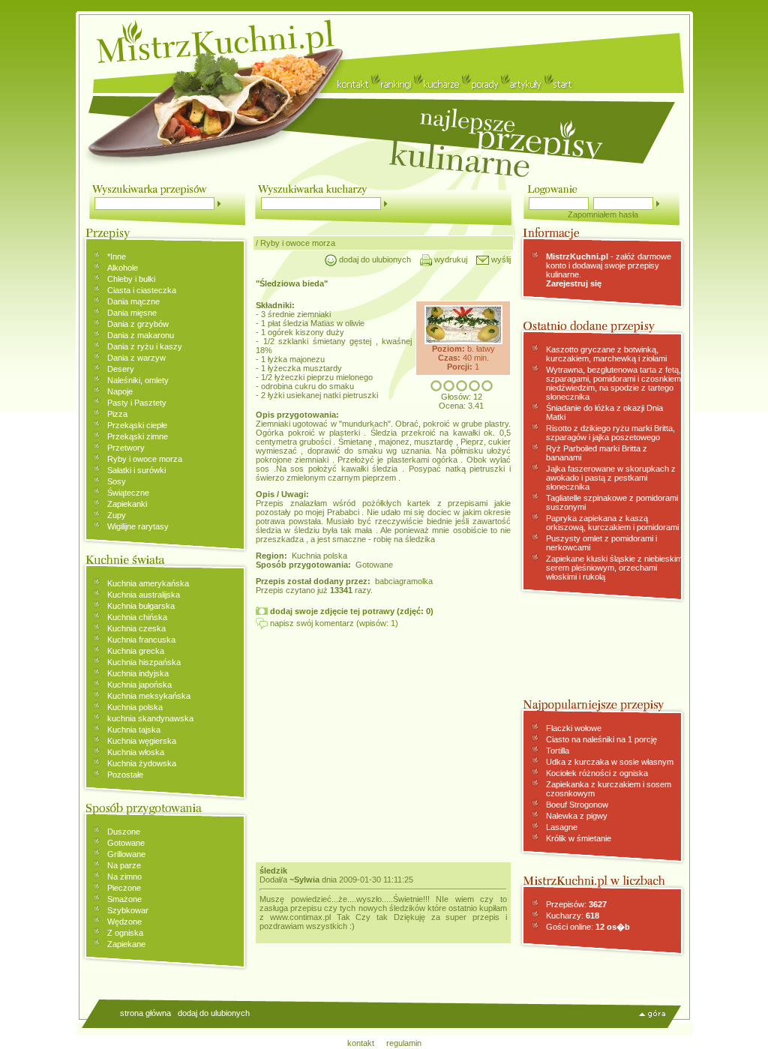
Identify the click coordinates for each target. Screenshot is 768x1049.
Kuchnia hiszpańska (144, 662)
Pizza (117, 413)
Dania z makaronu (140, 335)
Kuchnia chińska (137, 617)
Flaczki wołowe (574, 728)
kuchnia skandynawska (150, 718)
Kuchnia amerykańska (148, 583)
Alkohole (122, 267)
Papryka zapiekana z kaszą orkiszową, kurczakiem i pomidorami (612, 523)
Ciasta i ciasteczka (141, 290)
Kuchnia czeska (136, 628)
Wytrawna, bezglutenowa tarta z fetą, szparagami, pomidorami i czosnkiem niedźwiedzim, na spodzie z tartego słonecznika (613, 383)
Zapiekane (126, 944)
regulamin (404, 1043)
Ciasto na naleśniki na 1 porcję (601, 739)
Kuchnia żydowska (141, 763)
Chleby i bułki (131, 278)
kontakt (360, 1043)
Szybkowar (127, 910)
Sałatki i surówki (136, 470)
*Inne (116, 256)
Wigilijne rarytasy (138, 526)
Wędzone (124, 921)
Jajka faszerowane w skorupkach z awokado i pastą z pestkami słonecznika (611, 477)
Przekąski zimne (137, 436)
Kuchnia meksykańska (148, 695)
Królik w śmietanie (578, 838)
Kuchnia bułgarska (141, 605)
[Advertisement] (383, 741)
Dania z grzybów (138, 323)
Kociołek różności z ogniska (597, 773)
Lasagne (562, 827)
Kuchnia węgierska (141, 740)
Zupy (116, 515)
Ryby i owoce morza (144, 458)
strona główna (145, 1013)
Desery (120, 368)
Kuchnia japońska (139, 684)
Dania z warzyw (136, 357)
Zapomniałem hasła (603, 214)
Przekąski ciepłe (137, 425)
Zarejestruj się (574, 283)
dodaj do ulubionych (374, 259)
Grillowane (126, 854)
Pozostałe (125, 774)
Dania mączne (133, 301)
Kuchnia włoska (135, 752)
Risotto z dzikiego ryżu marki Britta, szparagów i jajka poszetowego (610, 433)
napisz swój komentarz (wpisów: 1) (333, 623)
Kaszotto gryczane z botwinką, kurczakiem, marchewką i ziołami (606, 354)
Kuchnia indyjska (138, 673)
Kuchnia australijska (143, 594)
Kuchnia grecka (135, 650)
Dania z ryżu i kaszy (144, 346)
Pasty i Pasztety (136, 402)
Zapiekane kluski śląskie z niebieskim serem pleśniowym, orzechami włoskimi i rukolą (614, 567)
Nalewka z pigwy (577, 815)
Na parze (124, 865)
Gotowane (126, 842)
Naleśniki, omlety (138, 380)
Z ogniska (125, 932)
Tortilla (557, 750)
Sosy (116, 481)
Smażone (124, 899)
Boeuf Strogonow (577, 804)
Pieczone (124, 887)
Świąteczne (128, 492)
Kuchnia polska (135, 707)
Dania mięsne (132, 312)
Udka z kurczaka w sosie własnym (610, 761)
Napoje (120, 391)
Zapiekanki (127, 503)
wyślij (500, 259)
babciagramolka (404, 581)
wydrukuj (449, 259)
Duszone (123, 831)
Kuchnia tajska (133, 729)
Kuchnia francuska (141, 639)
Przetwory (126, 447)
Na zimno (124, 876)
